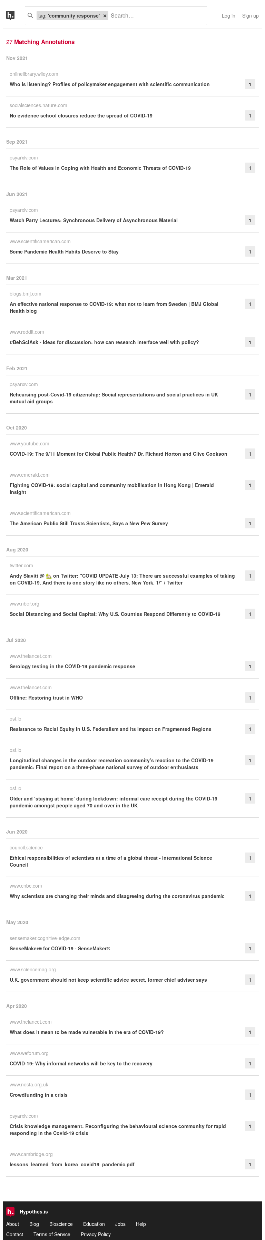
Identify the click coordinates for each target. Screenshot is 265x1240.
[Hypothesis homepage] (15, 15)
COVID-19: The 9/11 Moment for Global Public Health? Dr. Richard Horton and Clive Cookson (118, 453)
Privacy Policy (96, 1234)
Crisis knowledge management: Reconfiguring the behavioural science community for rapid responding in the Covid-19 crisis (118, 1129)
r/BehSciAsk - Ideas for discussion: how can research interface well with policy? (104, 342)
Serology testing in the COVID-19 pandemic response (72, 666)
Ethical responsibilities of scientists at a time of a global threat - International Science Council (111, 861)
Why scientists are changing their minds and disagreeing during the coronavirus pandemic (117, 895)
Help (141, 1223)
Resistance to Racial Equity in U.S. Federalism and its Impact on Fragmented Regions (111, 728)
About (12, 1223)
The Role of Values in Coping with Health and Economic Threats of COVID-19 (100, 167)
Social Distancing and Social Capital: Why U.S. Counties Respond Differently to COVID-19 (115, 613)
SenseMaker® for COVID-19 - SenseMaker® (60, 948)
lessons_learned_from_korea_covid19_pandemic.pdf (72, 1164)
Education (94, 1223)
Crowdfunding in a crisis (39, 1094)
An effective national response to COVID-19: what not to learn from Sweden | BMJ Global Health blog (114, 307)
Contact (14, 1234)
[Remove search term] (104, 15)
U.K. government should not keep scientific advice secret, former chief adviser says (108, 979)
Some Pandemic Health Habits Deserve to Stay (64, 251)
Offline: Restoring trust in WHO (46, 697)
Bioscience (61, 1223)
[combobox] (155, 16)
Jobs (120, 1223)
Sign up (250, 15)
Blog (34, 1223)
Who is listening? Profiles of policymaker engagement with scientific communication (110, 84)
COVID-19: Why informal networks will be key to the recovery (81, 1063)
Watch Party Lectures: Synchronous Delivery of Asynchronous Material (94, 220)
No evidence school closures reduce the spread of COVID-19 (81, 115)
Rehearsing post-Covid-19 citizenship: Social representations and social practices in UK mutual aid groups (114, 398)
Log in (228, 15)
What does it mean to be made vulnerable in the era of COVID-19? (87, 1032)
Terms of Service (51, 1234)
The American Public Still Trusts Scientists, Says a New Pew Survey (89, 523)
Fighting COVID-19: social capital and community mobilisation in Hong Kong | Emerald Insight (112, 488)
